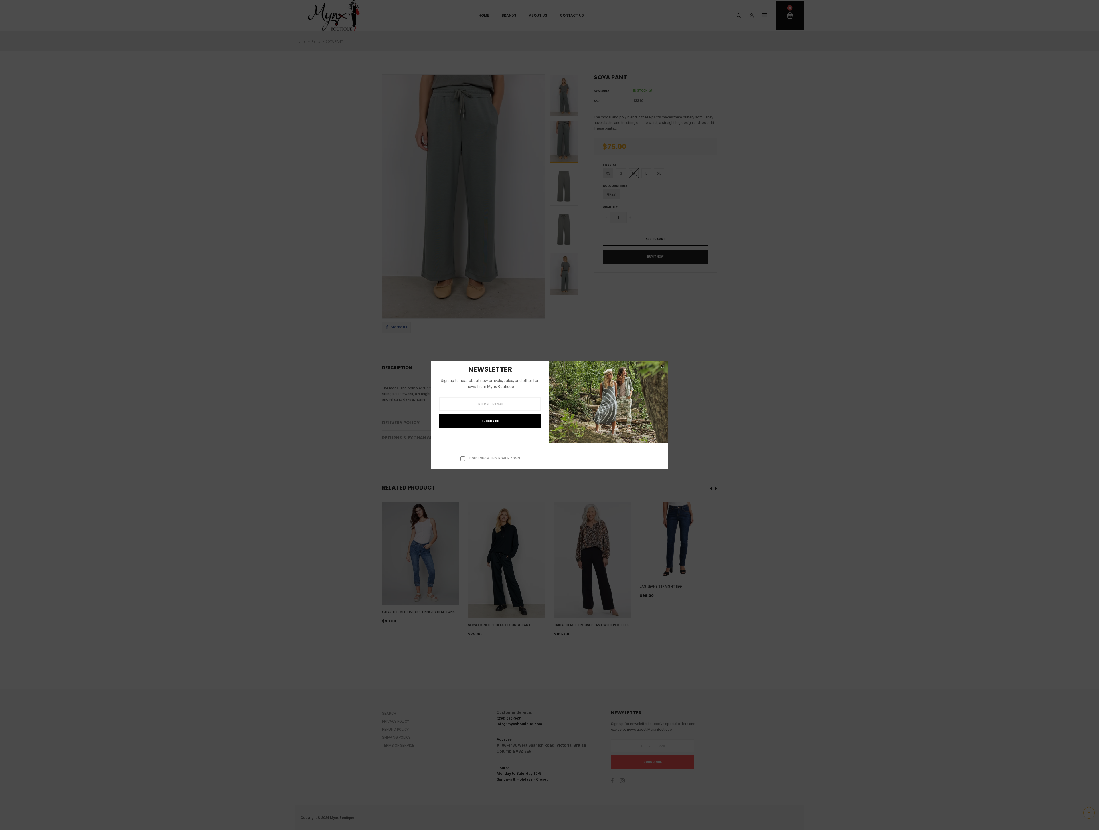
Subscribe (490, 421)
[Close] (662, 366)
